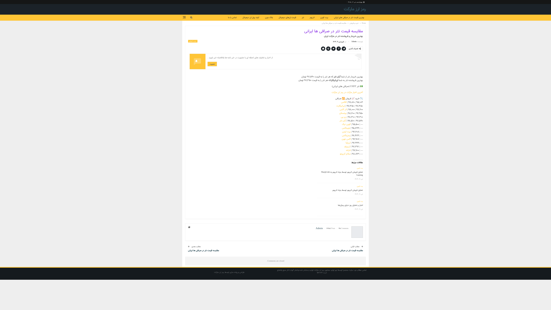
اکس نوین (346, 139)
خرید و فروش (193, 41)
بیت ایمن (346, 132)
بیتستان (343, 113)
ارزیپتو (347, 146)
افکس (344, 102)
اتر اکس (343, 109)
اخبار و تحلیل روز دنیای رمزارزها (350, 205)
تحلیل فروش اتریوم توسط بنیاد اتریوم (347, 190)
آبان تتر (342, 121)
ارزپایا (348, 143)
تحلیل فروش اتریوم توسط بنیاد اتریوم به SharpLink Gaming (342, 174)
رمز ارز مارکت (355, 9)
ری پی (343, 117)
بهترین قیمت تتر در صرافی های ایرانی (349, 17)
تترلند (348, 150)
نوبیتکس (346, 128)
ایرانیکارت (340, 106)
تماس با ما (232, 17)
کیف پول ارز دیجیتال (250, 17)
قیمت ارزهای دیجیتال (287, 17)
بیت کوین (324, 17)
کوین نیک (346, 124)
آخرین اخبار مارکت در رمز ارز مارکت (347, 92)
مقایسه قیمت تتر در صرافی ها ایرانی (347, 250)
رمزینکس (346, 135)
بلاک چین (269, 17)
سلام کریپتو (345, 154)
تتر (303, 17)
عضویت (212, 64)
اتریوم (312, 17)
